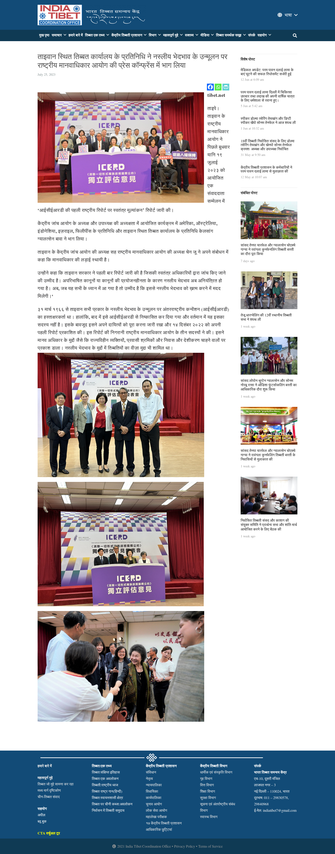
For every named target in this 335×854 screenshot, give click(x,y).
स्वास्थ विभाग (208, 816)
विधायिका (152, 791)
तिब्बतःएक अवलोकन (105, 778)
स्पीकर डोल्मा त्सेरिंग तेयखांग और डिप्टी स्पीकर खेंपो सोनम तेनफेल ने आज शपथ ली (268, 120)
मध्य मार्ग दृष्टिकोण (49, 790)
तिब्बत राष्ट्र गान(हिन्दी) (107, 791)
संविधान (151, 772)
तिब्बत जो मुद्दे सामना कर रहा (56, 783)
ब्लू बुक (42, 821)
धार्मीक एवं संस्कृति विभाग (216, 772)
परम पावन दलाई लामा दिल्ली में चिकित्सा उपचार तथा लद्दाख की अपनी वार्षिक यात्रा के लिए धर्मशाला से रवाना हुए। (268, 96)
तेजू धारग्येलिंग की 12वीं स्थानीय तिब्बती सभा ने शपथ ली (266, 317)
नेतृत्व (149, 778)
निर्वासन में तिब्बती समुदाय (108, 810)
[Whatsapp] (218, 87)
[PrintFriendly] (225, 87)
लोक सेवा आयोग (156, 810)
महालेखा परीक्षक (156, 816)
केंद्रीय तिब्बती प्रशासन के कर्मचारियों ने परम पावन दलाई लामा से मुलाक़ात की (266, 169)
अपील (41, 814)
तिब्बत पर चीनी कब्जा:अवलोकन (112, 803)
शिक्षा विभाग (207, 791)
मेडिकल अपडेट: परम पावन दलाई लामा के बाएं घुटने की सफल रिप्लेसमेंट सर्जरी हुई (267, 71)
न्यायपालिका (154, 784)
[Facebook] (210, 87)
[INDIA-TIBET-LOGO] (92, 15)
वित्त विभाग (207, 784)
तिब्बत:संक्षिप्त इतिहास (106, 772)
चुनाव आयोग (154, 803)
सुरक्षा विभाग (208, 797)
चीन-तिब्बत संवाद (49, 796)
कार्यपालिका (153, 797)
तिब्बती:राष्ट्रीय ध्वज (105, 784)
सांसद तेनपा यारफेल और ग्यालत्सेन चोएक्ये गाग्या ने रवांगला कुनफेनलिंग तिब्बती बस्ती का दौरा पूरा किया (268, 249)
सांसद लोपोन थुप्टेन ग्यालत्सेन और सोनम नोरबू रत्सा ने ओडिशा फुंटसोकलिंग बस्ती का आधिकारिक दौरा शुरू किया (269, 384)
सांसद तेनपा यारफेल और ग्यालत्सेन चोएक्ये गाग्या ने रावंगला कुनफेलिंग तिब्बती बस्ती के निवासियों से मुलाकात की (268, 454)
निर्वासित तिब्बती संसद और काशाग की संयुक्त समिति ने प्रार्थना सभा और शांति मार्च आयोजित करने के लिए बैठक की (269, 524)
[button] (287, 15)
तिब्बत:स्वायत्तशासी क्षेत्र (107, 797)
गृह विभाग (206, 778)
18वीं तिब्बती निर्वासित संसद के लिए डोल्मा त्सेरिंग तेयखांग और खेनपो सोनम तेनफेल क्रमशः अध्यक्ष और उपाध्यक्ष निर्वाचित (267, 144)
